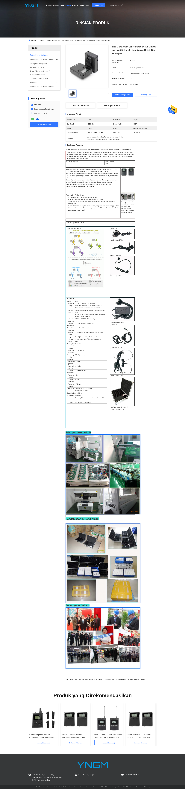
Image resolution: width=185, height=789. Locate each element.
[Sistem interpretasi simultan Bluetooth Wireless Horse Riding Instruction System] (43, 718)
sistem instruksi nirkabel (78, 679)
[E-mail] (37, 119)
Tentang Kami (58, 5)
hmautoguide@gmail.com (44, 109)
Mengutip (99, 5)
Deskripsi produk (112, 105)
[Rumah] (31, 5)
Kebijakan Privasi (49, 787)
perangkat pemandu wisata (100, 679)
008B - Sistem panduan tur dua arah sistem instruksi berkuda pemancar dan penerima (108, 736)
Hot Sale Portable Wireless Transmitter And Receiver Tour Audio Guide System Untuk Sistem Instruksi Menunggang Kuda (75, 736)
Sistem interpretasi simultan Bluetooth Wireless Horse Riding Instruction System (41, 736)
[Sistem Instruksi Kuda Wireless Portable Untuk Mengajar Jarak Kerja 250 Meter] (140, 718)
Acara (74, 5)
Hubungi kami (83, 5)
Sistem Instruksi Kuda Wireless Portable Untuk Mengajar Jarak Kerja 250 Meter (139, 736)
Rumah (49, 5)
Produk (68, 5)
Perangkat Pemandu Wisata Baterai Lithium (128, 679)
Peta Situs (37, 787)
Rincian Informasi (80, 105)
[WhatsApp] (32, 119)
